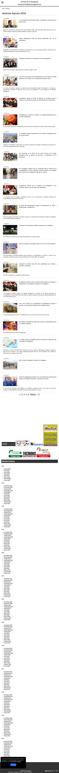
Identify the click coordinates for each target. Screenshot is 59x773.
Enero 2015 (7, 735)
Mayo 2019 (7, 636)
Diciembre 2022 (8, 555)
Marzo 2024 (7, 523)
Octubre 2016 (7, 698)
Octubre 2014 (7, 744)
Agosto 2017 (7, 678)
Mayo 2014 (7, 752)
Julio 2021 (6, 586)
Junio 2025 (7, 495)
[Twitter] (57, 771)
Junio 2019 (7, 634)
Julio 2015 (6, 726)
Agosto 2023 (7, 538)
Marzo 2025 (7, 500)
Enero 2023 (7, 549)
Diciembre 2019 (8, 625)
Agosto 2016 (7, 701)
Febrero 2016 (7, 711)
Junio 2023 (7, 541)
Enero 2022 (7, 573)
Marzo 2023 (7, 546)
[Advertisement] (29, 413)
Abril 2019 (6, 638)
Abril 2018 (6, 661)
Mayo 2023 (7, 543)
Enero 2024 (7, 526)
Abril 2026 (6, 475)
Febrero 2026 (7, 478)
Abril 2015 (6, 731)
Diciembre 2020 (8, 601)
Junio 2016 (7, 704)
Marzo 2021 (7, 593)
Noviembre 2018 (8, 650)
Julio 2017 (6, 679)
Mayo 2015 (7, 729)
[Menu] (2, 2)
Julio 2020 (6, 610)
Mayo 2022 (7, 566)
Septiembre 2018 (8, 653)
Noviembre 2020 (8, 603)
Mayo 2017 (7, 682)
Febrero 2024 (7, 525)
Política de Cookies (28, 771)
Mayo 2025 (7, 497)
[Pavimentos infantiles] (15, 457)
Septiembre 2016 (8, 699)
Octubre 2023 (7, 535)
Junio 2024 (7, 518)
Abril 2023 (6, 545)
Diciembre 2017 (8, 671)
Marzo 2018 (7, 662)
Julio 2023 (6, 540)
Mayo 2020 (7, 613)
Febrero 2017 (7, 687)
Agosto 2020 (7, 608)
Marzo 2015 (7, 732)
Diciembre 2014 (8, 741)
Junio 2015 (7, 727)
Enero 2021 (7, 596)
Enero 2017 (7, 689)
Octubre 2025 (7, 489)
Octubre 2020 (7, 605)
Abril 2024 (6, 521)
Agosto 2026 (7, 469)
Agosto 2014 (7, 747)
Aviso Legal (10, 771)
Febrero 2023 (7, 548)
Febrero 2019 (7, 641)
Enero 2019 (7, 642)
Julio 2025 (6, 493)
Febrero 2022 (7, 571)
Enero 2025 (7, 503)
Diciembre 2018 (8, 648)
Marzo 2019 (7, 639)
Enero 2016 (7, 712)
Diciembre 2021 (8, 578)
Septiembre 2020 (8, 606)
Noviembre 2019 (8, 626)
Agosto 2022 (7, 561)
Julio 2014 (6, 749)
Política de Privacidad (18, 771)
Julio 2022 (6, 563)
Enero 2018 (7, 666)
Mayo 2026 (7, 473)
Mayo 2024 (7, 520)
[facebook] (55, 771)
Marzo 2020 (7, 616)
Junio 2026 (7, 472)
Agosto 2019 (7, 631)
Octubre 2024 (7, 512)
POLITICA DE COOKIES (16, 761)
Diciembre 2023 (8, 532)
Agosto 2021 (7, 585)
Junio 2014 (7, 751)
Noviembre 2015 (8, 719)
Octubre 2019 (7, 628)
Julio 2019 (6, 633)
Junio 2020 (7, 611)
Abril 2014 (6, 754)
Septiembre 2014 (8, 746)
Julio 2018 (6, 656)
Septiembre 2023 (8, 537)
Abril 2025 (6, 498)
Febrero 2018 (7, 664)
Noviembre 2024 (8, 510)
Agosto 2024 (7, 515)
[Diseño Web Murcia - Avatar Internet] (31, 770)
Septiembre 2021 (8, 583)
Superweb (28, 770)
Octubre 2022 (7, 558)
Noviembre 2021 (8, 580)
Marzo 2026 (7, 477)
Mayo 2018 (7, 659)
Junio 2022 (7, 565)
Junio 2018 (7, 658)
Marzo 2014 (7, 755)
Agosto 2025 (7, 492)
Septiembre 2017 (8, 676)
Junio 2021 (7, 588)
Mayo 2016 (7, 706)
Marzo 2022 (7, 569)
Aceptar (13, 764)
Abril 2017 (6, 684)
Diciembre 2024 (8, 509)
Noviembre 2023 (8, 533)
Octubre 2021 (7, 581)
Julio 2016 (6, 702)
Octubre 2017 (7, 674)
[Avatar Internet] (50, 445)
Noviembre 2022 (8, 557)
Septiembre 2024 (8, 513)
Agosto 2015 (7, 724)
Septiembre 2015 (8, 722)
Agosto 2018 (7, 654)
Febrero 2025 (7, 501)
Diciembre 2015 (8, 718)
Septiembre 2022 (8, 560)
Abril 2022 (6, 568)
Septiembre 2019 (8, 630)
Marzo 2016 (7, 709)
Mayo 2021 (7, 589)
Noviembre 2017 (8, 673)
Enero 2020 (7, 619)
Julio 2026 (6, 470)
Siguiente (33, 394)
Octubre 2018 (7, 651)
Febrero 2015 (7, 734)
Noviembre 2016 (8, 696)
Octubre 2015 (7, 721)
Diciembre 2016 (8, 694)
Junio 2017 (7, 681)
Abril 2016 (6, 707)
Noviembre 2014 (8, 743)
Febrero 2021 (7, 594)
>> (39, 394)
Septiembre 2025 (8, 490)
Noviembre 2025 (8, 487)
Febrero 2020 (7, 618)
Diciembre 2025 (8, 485)
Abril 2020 (6, 614)
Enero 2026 (7, 480)
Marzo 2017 (7, 686)
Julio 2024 (6, 517)
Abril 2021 (6, 591)
